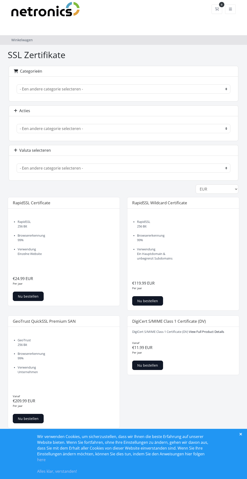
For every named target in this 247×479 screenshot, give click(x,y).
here (41, 459)
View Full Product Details (206, 332)
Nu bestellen (28, 296)
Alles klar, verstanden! (57, 471)
